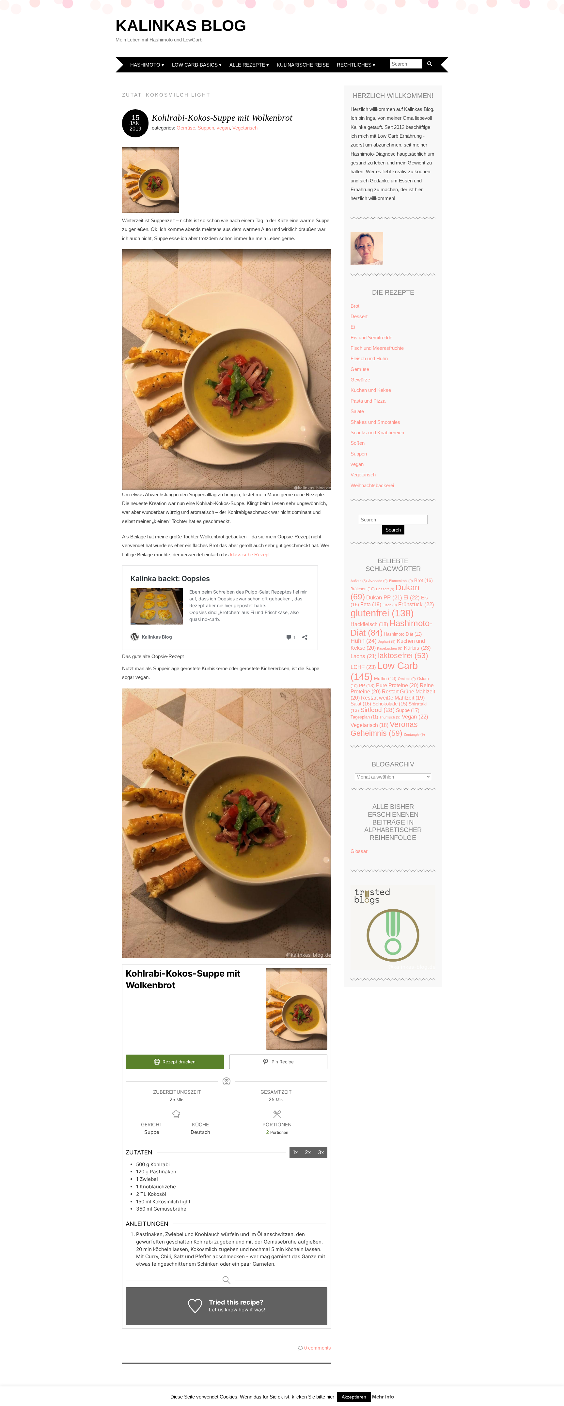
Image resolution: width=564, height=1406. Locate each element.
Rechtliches (354, 65)
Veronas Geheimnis (384, 728)
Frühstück (416, 604)
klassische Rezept (250, 554)
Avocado (378, 581)
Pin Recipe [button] (282, 1061)
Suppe (407, 710)
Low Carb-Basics (195, 65)
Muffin (385, 678)
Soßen (358, 443)
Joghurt (387, 641)
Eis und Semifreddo (371, 337)
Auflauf (359, 581)
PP (367, 685)
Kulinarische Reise (303, 65)
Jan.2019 (135, 126)
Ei (353, 327)
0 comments (317, 1348)
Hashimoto (145, 65)
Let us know (223, 1309)
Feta (370, 604)
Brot (355, 306)
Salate (357, 411)
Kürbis (417, 647)
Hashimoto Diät (403, 634)
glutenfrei (382, 613)
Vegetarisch (245, 128)
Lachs (364, 656)
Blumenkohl (401, 581)
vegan (223, 128)
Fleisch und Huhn (369, 358)
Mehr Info (383, 1396)
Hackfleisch (369, 624)
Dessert (359, 316)
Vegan (415, 717)
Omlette (407, 679)
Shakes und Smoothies (375, 422)
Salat (361, 703)
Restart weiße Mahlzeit (393, 698)
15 (135, 118)
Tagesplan (364, 717)
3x (321, 1152)
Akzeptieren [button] (354, 1396)
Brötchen (363, 589)
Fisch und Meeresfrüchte (377, 348)
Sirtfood (377, 709)
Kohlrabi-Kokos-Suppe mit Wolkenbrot (222, 118)
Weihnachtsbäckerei (372, 485)
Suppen (206, 128)
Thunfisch (389, 717)
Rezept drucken (178, 1061)
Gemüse (186, 128)
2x (308, 1152)
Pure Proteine (397, 685)
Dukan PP (384, 598)
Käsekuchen (389, 648)
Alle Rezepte (247, 65)
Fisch (390, 605)
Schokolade (389, 703)
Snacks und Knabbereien (377, 432)
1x (295, 1152)
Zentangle (414, 734)
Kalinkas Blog (181, 25)
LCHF (363, 667)
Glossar (359, 851)
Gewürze (360, 379)
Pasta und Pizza (368, 401)
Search (393, 530)
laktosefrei (403, 655)
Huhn (364, 641)
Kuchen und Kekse (371, 390)
